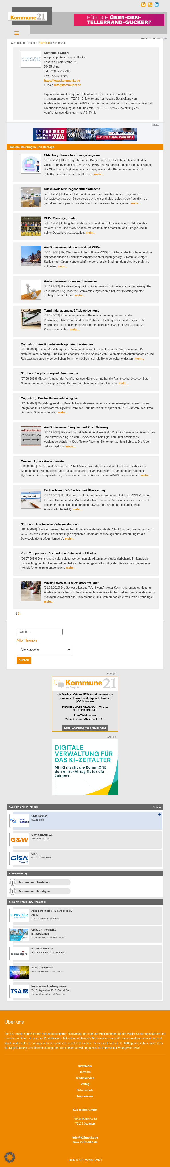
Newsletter (85, 1066)
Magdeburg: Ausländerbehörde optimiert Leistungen (57, 344)
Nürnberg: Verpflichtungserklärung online (49, 373)
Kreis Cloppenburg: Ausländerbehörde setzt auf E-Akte (58, 553)
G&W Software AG (42, 834)
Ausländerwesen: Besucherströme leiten (71, 582)
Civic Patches (39, 816)
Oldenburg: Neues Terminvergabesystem (72, 155)
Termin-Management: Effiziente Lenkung (71, 310)
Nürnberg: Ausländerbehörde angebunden (50, 524)
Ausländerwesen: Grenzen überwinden (70, 281)
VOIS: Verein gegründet (60, 218)
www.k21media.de (85, 1142)
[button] (9, 1157)
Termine (85, 1072)
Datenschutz (85, 1090)
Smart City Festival (42, 967)
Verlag (85, 1084)
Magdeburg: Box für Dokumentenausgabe (49, 398)
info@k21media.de (85, 1137)
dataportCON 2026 (42, 948)
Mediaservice (85, 1078)
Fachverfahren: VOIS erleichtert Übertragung (74, 490)
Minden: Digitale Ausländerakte (42, 461)
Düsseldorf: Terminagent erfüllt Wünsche (72, 189)
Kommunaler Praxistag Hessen (49, 986)
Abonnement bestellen (34, 882)
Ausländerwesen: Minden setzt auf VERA (72, 247)
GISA (34, 853)
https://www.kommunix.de (62, 80)
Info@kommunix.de (67, 85)
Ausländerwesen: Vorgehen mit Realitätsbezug (76, 427)
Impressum (85, 1096)
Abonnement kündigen (34, 891)
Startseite (44, 42)
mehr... (99, 174)
